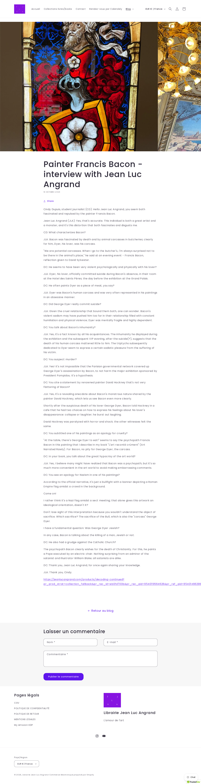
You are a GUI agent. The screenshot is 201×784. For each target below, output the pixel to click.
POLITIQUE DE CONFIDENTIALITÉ (31, 708)
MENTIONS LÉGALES (25, 719)
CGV (16, 702)
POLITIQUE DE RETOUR (26, 713)
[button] (129, 9)
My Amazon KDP (23, 725)
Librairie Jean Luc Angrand (35, 774)
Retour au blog (102, 611)
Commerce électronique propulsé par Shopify (71, 774)
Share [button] (50, 201)
